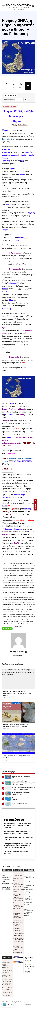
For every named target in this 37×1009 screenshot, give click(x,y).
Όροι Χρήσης (28, 964)
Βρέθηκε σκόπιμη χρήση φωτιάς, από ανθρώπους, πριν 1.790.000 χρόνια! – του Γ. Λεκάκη (18, 825)
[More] (28, 86)
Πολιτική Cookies (29, 966)
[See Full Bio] (23, 655)
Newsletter (35, 504)
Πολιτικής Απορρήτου (30, 968)
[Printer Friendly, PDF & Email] (7, 629)
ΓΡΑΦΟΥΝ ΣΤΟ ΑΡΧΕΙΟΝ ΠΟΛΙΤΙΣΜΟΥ (28, 904)
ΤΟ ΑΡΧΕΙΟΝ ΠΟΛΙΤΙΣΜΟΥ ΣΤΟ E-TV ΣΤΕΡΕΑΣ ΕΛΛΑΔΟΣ (18, 907)
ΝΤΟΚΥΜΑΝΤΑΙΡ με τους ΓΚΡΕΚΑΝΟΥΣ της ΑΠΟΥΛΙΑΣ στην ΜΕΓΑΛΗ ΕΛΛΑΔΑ (18, 940)
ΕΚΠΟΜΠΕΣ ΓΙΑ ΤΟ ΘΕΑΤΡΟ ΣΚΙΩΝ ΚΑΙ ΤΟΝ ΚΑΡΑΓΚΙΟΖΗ (7, 994)
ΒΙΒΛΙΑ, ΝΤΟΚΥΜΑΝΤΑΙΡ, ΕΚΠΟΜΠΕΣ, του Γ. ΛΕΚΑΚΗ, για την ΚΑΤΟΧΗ (29, 912)
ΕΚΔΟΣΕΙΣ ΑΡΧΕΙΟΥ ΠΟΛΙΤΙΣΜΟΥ (29, 880)
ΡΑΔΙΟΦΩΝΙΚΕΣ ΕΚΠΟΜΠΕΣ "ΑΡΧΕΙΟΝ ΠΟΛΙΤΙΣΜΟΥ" (6, 965)
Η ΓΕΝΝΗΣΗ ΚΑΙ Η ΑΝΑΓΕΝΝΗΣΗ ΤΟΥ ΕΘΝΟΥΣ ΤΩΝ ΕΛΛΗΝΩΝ (18, 923)
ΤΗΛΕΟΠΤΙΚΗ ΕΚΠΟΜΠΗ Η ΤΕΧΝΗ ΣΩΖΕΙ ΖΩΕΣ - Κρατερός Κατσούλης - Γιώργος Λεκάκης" (18, 932)
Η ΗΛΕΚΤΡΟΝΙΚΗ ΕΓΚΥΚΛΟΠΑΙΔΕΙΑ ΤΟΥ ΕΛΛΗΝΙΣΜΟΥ (18, 8)
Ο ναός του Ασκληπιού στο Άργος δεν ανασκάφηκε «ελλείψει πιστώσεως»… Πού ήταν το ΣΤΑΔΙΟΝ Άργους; (17, 845)
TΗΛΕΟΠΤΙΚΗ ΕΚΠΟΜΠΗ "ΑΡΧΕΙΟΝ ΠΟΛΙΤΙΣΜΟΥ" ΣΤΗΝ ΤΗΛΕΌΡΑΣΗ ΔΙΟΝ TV (18, 898)
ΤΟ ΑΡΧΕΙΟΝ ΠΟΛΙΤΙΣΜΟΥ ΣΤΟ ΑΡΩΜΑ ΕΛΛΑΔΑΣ (18, 884)
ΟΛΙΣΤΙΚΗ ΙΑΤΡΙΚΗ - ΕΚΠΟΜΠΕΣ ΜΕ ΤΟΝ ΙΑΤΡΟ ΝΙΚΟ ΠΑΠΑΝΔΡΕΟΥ (7, 982)
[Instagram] (27, 960)
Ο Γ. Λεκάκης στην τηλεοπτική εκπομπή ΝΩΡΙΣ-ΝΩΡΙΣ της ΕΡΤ (17, 877)
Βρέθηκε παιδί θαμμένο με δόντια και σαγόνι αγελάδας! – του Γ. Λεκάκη (17, 832)
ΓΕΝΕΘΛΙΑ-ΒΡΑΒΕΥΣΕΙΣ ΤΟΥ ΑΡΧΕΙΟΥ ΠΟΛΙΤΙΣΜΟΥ (28, 890)
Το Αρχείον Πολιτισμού (27, 971)
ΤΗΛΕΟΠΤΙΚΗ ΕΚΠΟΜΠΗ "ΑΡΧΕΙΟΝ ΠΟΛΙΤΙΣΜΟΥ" (17, 915)
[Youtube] (30, 960)
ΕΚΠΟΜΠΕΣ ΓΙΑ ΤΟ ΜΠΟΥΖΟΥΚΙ (7, 971)
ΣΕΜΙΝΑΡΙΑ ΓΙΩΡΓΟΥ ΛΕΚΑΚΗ (29, 884)
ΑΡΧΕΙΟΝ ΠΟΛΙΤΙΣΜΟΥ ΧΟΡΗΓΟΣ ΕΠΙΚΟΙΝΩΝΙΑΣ (28, 897)
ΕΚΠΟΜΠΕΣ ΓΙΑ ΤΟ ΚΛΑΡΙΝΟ (7, 976)
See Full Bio (17, 656)
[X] (28, 960)
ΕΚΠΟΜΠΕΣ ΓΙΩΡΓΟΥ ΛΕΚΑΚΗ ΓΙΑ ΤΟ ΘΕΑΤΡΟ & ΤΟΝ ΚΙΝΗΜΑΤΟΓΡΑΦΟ (18, 949)
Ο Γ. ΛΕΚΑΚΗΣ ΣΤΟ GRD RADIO (7, 988)
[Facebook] (25, 960)
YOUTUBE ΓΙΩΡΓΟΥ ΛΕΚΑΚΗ (18, 890)
